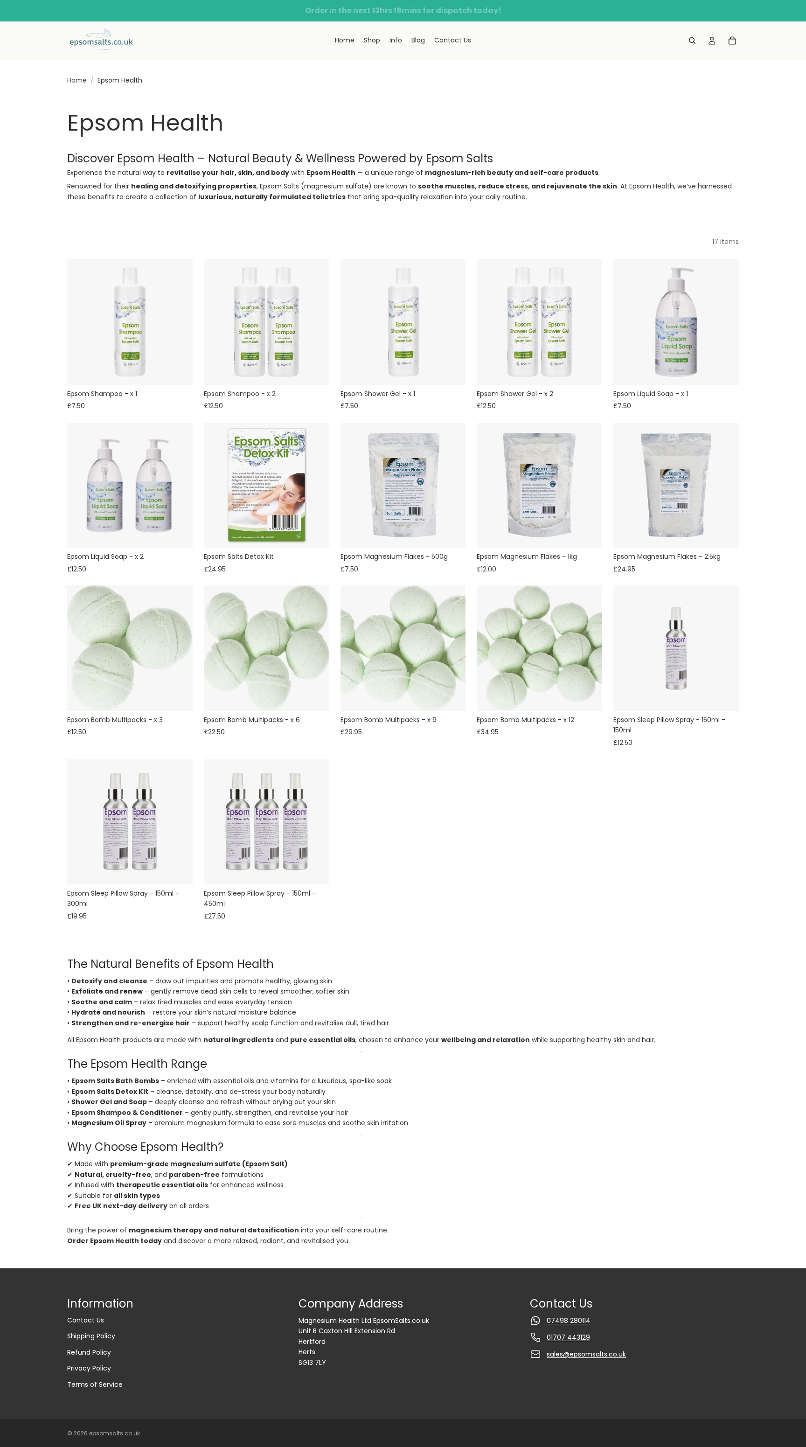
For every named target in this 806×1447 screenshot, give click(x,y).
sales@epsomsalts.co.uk (586, 1354)
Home (77, 80)
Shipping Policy (91, 1336)
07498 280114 (569, 1320)
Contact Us (85, 1320)
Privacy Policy (89, 1368)
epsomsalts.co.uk (114, 1433)
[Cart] (732, 40)
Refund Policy (89, 1352)
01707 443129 (568, 1337)
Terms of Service (95, 1384)
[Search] (692, 40)
